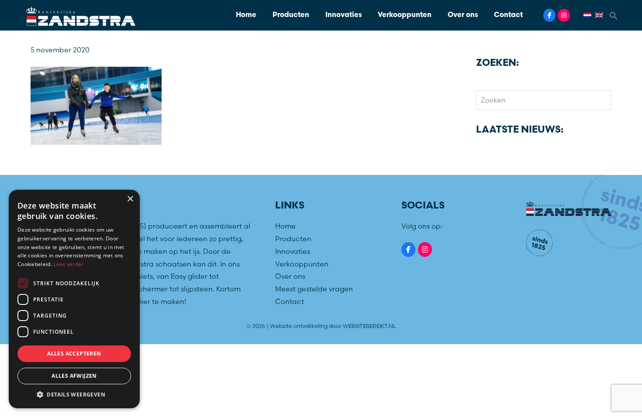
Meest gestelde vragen (314, 288)
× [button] (130, 199)
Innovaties (343, 15)
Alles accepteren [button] (74, 353)
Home (246, 15)
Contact (508, 15)
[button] (613, 15)
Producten (291, 15)
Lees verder (68, 264)
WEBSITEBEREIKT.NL (369, 326)
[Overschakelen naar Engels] (600, 15)
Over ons (463, 15)
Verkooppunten (404, 15)
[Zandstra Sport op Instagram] (564, 15)
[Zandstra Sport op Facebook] (549, 15)
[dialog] (74, 299)
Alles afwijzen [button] (74, 375)
